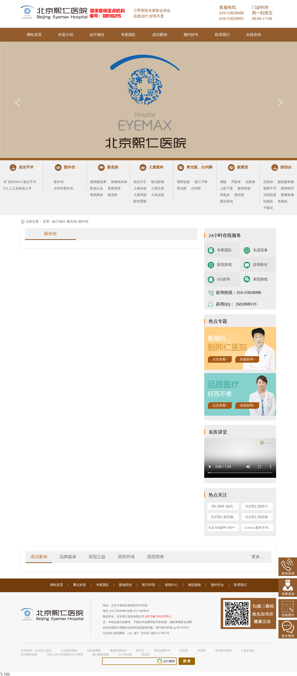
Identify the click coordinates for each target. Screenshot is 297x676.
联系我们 (222, 35)
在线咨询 (253, 35)
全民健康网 (94, 650)
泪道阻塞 (269, 195)
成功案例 (159, 35)
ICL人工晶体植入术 (17, 188)
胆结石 (140, 650)
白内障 (196, 188)
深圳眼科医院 (223, 650)
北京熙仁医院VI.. (257, 506)
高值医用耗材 (118, 650)
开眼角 (236, 182)
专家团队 (128, 35)
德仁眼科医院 (100, 654)
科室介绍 (65, 35)
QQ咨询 (223, 279)
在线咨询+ (247, 359)
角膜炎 (282, 201)
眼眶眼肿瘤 (286, 182)
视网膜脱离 (98, 182)
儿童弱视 (139, 195)
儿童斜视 (139, 188)
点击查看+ (220, 359)
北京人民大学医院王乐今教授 (65, 654)
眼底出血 (96, 188)
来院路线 (260, 279)
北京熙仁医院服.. (223, 517)
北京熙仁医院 (43, 650)
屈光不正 (139, 182)
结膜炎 (268, 201)
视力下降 (200, 182)
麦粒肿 (239, 195)
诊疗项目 (97, 35)
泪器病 (268, 182)
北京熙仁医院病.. (257, 517)
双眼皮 (225, 195)
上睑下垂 (226, 188)
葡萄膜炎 (96, 195)
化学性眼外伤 (63, 188)
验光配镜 (157, 182)
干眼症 (268, 208)
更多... (257, 556)
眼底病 (112, 195)
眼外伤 (59, 182)
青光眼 (182, 188)
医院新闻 (224, 265)
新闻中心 (171, 585)
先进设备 (260, 250)
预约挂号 (191, 35)
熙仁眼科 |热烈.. (223, 506)
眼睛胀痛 (287, 195)
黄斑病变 (114, 188)
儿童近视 (157, 188)
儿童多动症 (248, 650)
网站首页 (34, 35)
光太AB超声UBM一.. (223, 527)
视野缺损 (183, 182)
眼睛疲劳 (287, 188)
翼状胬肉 (226, 201)
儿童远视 (157, 195)
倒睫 (223, 182)
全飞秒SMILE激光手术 (19, 182)
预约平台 (217, 585)
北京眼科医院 (69, 650)
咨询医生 (260, 265)
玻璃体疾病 (119, 182)
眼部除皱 (244, 188)
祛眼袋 (250, 182)
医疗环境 (148, 585)
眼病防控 (125, 585)
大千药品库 (125, 654)
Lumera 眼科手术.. (257, 527)
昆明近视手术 (162, 650)
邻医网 (201, 650)
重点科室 (79, 585)
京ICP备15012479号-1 (158, 616)
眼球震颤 (139, 201)
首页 (46, 221)
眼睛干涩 (269, 188)
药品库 (184, 650)
